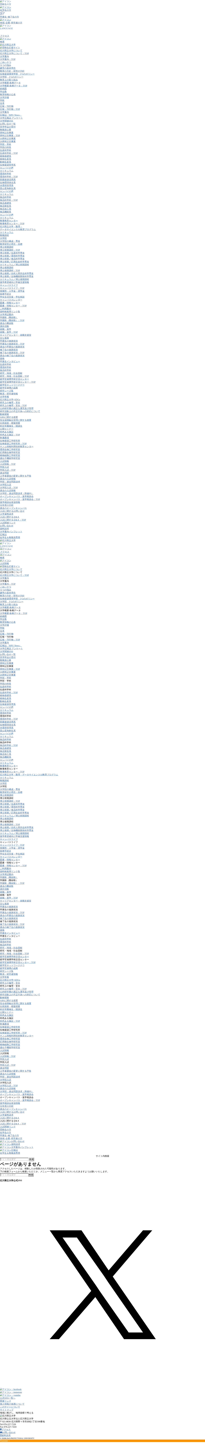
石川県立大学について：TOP (14, 53)
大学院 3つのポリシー (11, 77)
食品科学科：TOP (9, 200)
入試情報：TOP (7, 464)
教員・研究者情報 (9, 394)
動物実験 (4, 414)
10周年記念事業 (8, 138)
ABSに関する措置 (9, 417)
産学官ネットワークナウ (12, 385)
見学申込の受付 (8, 127)
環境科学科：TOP (9, 176)
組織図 (3, 88)
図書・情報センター (10, 303)
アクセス (6, 1429)
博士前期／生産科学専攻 (12, 253)
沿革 (2, 103)
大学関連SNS (6, 121)
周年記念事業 (6, 132)
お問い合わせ (6, 526)
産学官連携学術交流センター (14, 379)
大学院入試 (5, 484)
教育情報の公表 (8, 94)
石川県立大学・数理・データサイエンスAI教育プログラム (29, 774)
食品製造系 (5, 206)
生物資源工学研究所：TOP (13, 443)
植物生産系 (5, 159)
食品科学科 (5, 197)
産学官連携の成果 (9, 388)
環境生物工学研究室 (10, 449)
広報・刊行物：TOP (10, 109)
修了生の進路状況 (9, 350)
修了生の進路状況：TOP (12, 352)
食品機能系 (5, 212)
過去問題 (4, 473)
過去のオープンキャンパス (13, 508)
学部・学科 (5, 144)
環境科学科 (5, 174)
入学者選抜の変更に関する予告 (15, 476)
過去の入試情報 (8, 479)
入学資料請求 (6, 514)
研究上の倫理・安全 (10, 402)
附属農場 (4, 438)
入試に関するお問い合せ (12, 511)
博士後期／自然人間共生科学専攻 (16, 273)
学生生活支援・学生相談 (12, 297)
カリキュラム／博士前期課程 (14, 264)
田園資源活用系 (8, 179)
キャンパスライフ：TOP (12, 288)
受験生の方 (5, 1129)
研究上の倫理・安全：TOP (13, 405)
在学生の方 (5, 1132)
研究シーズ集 (6, 391)
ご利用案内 (5, 308)
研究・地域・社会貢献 (11, 373)
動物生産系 (5, 162)
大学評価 (4, 97)
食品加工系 (5, 209)
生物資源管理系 (8, 165)
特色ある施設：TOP (10, 435)
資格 (2, 358)
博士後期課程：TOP (10, 270)
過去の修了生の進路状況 (12, 355)
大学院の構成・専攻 (10, 241)
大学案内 (4, 56)
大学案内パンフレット (11, 531)
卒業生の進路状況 (9, 341)
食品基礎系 (5, 203)
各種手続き (5, 294)
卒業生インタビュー (10, 361)
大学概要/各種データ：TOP (13, 86)
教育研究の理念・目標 (11, 244)
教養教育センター (9, 220)
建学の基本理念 (8, 68)
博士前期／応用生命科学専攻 (14, 262)
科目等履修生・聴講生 (11, 426)
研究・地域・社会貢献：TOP (14, 376)
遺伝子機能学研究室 (10, 458)
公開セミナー (6, 429)
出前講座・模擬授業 (10, 423)
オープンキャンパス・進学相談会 (16, 496)
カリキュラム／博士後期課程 (14, 279)
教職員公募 (5, 130)
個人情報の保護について (12, 1404)
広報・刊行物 (6, 106)
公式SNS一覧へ (7, 1398)
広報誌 (3, 534)
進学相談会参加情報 (10, 502)
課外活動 (4, 326)
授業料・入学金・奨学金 (12, 291)
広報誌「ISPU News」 (11, 115)
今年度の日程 (6, 505)
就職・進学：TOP (9, 332)
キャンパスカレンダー (11, 300)
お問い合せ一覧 (8, 124)
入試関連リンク (8, 523)
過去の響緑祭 (6, 323)
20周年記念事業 (8, 141)
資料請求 (4, 528)
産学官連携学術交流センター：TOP (18, 382)
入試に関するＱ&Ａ (9, 517)
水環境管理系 (6, 185)
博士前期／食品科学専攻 (12, 259)
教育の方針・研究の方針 (12, 71)
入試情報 (4, 461)
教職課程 (4, 235)
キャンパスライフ (9, 285)
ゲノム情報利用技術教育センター (16, 446)
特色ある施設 (6, 432)
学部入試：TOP (7, 470)
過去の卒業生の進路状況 (12, 347)
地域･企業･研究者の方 (11, 1138)
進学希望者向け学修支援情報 (14, 282)
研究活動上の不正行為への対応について (20, 411)
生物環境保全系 (8, 182)
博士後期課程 (6, 267)
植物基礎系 (5, 156)
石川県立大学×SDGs (10, 399)
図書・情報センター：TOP (13, 306)
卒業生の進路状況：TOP (12, 344)
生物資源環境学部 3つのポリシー (17, 74)
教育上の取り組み (9, 80)
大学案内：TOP (7, 59)
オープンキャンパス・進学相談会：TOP (20, 499)
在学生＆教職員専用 (10, 537)
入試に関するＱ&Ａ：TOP (13, 520)
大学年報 (4, 396)
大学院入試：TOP (9, 487)
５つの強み (5, 65)
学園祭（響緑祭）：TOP (12, 320)
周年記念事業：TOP (10, 135)
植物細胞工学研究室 (10, 455)
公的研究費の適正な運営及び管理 (16, 408)
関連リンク (5, 1401)
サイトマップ (6, 1410)
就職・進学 (5, 329)
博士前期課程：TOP (10, 250)
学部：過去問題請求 (10, 482)
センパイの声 (6, 168)
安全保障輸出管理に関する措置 (15, 420)
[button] (102, 40)
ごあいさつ (5, 62)
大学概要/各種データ (10, 83)
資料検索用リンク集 (10, 311)
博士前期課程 (6, 247)
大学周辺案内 (6, 314)
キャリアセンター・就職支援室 (15, 335)
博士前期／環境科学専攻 (12, 256)
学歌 (2, 100)
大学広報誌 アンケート (11, 118)
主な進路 (4, 338)
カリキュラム (6, 171)
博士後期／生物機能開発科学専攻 (16, 276)
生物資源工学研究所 (10, 440)
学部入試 (4, 467)
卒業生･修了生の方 (9, 1135)
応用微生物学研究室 (10, 452)
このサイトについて (10, 1407)
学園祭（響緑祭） (9, 317)
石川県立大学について (11, 50)
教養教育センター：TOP (12, 223)
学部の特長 (5, 147)
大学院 (3, 238)
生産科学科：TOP (9, 153)
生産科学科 (5, 150)
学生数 (3, 91)
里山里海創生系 (8, 188)
